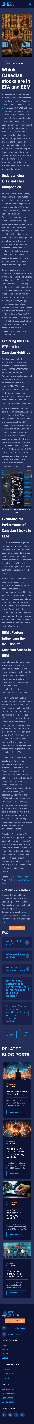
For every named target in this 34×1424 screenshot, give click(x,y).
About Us (9, 1374)
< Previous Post (9, 1034)
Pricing (5, 1354)
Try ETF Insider (13, 1321)
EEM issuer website (19, 877)
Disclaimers (7, 1398)
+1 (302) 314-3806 (15, 1334)
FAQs (7, 1369)
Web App (6, 1349)
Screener (6, 1358)
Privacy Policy (8, 1393)
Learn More (15, 1112)
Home (5, 1345)
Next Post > (26, 1034)
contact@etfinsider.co (16, 1328)
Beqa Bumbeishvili (10, 63)
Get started (15, 928)
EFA (3, 108)
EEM (4, 111)
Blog (7, 1378)
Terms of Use (8, 1389)
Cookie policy (8, 1402)
